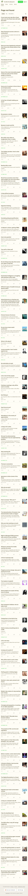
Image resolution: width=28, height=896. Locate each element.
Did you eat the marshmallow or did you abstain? (10, 220)
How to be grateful (6, 237)
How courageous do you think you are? (10, 290)
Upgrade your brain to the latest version (9, 790)
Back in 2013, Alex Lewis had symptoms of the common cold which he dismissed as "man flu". (10, 195)
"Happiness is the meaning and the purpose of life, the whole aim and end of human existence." (11, 850)
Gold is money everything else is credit (10, 628)
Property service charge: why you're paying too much (11, 570)
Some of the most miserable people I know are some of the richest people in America (10, 73)
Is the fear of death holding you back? (9, 101)
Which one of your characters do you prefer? (9, 252)
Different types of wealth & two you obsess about (10, 287)
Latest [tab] (3, 13)
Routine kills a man (6, 165)
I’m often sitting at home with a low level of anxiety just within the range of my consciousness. (11, 861)
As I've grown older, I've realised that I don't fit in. (11, 397)
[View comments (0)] (8, 94)
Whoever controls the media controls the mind (9, 547)
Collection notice (21, 886)
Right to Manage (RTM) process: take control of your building (10, 536)
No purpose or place (6, 114)
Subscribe (20, 1)
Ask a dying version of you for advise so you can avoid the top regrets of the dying (10, 815)
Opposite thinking (6, 205)
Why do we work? (6, 487)
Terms (15, 886)
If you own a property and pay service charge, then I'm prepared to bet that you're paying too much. (11, 574)
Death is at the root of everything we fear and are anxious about (10, 104)
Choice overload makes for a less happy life (10, 857)
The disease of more (6, 59)
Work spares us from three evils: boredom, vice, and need (10, 740)
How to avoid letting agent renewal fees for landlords (10, 837)
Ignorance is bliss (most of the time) (9, 477)
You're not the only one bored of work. (9, 719)
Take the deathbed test (7, 813)
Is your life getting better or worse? (10, 847)
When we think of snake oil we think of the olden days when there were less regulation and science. (11, 695)
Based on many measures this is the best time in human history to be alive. (10, 239)
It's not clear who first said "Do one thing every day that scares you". (10, 265)
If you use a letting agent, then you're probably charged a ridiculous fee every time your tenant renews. (10, 840)
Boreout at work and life (7, 125)
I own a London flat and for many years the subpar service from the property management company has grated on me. (10, 539)
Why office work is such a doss (9, 659)
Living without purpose (7, 193)
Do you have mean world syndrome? (7, 328)
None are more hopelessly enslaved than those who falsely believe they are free (11, 47)
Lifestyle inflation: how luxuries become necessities (9, 764)
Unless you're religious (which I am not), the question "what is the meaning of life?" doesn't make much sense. (10, 732)
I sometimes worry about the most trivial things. (10, 643)
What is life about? (6, 341)
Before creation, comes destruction (10, 754)
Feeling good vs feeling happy (9, 672)
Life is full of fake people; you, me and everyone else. (9, 378)
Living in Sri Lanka (6, 426)
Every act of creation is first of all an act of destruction (11, 87)
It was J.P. (3, 631)
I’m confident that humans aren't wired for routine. (10, 168)
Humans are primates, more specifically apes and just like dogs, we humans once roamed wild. (10, 516)
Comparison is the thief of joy (9, 618)
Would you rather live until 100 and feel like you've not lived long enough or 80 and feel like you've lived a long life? (11, 155)
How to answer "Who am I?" (8, 499)
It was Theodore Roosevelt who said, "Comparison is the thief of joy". (9, 621)
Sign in (25, 1)
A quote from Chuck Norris (7, 77)
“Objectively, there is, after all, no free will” (10, 50)
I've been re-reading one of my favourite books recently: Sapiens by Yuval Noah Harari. (10, 767)
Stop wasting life (5, 451)
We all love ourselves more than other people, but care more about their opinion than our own (10, 179)
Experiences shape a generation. (8, 874)
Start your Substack (10, 890)
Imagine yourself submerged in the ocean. (10, 22)
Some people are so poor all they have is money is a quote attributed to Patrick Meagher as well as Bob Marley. (10, 594)
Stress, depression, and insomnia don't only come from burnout (11, 127)
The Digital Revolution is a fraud (9, 777)
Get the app (20, 890)
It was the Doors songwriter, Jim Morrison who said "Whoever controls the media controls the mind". (10, 550)
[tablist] (7, 13)
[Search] (25, 13)
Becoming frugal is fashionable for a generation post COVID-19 (10, 871)
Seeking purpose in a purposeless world (10, 116)
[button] (2, 4)
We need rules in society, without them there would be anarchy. (9, 684)
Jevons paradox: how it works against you (9, 350)
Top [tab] (6, 13)
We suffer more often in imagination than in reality (8, 138)
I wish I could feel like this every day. (9, 673)
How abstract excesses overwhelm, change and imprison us (10, 62)
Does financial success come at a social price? (10, 32)
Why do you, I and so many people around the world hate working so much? (10, 525)
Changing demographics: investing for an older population (10, 706)
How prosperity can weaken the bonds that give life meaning (10, 35)
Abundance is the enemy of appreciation (8, 416)
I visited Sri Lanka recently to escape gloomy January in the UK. (9, 429)
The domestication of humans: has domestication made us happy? (10, 513)
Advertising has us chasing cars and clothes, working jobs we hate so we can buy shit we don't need (10, 301)
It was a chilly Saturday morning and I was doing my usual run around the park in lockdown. (10, 608)
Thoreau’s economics (7, 464)
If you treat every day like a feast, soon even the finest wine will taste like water (10, 19)
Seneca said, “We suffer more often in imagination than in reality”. (9, 141)
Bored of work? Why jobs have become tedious (9, 717)
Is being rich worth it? (7, 650)
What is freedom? (5, 409)
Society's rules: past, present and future (10, 681)
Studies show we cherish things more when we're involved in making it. (11, 826)
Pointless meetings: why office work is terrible (9, 386)
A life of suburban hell (7, 557)
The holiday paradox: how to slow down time (10, 152)
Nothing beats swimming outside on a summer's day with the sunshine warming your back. (10, 793)
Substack (8, 893)
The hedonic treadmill (7, 581)
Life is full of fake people (7, 375)
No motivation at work (7, 363)
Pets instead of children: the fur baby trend (9, 605)
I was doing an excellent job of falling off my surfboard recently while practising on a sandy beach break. (11, 183)
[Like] (2, 187)
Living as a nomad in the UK (8, 800)
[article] (14, 21)
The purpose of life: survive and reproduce (9, 729)
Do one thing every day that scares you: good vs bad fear (10, 262)
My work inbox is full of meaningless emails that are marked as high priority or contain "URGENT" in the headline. (10, 279)
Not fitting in (4, 395)
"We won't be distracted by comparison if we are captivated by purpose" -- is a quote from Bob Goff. (10, 441)
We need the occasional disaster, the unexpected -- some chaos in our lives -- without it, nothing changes (10, 90)
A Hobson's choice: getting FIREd (10, 227)
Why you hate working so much (9, 523)
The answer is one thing (6, 343)
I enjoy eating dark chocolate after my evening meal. (9, 419)
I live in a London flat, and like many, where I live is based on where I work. (11, 803)
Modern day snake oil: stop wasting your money (10, 692)
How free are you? (6, 407)
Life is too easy (5, 640)
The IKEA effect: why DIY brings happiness (9, 823)
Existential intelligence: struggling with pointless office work (10, 276)
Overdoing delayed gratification (9, 218)
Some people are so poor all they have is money (10, 591)
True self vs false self (7, 249)
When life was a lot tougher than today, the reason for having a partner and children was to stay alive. (10, 489)
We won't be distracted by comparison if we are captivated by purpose (10, 437)
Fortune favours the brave (8, 315)
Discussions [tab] (11, 13)
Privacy (12, 886)
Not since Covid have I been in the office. (10, 388)
